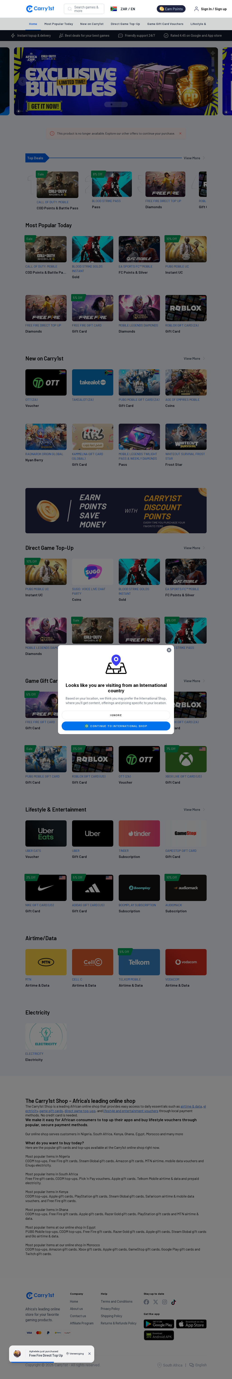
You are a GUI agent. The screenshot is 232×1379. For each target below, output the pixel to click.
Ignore (116, 715)
